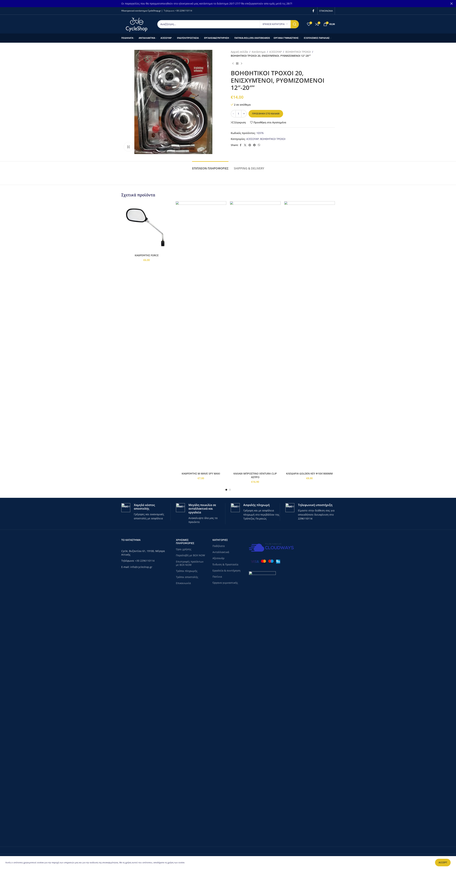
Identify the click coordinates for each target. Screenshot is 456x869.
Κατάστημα (259, 51)
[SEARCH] (295, 24)
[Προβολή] (128, 146)
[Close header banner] (451, 3)
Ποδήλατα (219, 546)
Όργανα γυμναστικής (225, 582)
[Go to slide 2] (230, 490)
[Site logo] (136, 23)
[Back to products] (237, 64)
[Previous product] (233, 64)
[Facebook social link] (313, 10)
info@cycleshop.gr (141, 567)
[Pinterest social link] (249, 145)
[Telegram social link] (254, 145)
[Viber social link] (259, 145)
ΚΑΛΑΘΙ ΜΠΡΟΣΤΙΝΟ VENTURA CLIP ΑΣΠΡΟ (255, 475)
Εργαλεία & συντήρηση (226, 570)
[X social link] (245, 145)
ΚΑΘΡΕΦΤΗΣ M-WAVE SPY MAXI (201, 473)
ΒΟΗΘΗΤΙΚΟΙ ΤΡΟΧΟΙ (298, 51)
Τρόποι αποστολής (187, 577)
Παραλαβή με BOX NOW (190, 555)
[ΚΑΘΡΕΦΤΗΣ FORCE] (146, 226)
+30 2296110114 (183, 10)
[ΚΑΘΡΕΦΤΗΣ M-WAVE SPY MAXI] (201, 335)
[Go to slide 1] (226, 490)
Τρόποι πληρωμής (186, 571)
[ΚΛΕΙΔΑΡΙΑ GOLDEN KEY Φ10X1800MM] (309, 335)
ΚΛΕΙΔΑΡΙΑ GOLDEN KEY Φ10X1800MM (309, 473)
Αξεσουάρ (218, 558)
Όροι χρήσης (183, 549)
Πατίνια (217, 576)
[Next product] (241, 64)
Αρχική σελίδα (239, 51)
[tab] (210, 166)
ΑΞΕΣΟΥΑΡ (275, 51)
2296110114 (305, 518)
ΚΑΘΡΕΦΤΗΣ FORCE (147, 255)
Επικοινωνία (183, 583)
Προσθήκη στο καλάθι (266, 113)
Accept (443, 862)
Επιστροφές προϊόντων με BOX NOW (190, 563)
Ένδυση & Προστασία (225, 564)
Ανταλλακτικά (221, 552)
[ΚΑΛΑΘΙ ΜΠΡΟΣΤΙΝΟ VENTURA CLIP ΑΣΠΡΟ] (255, 335)
